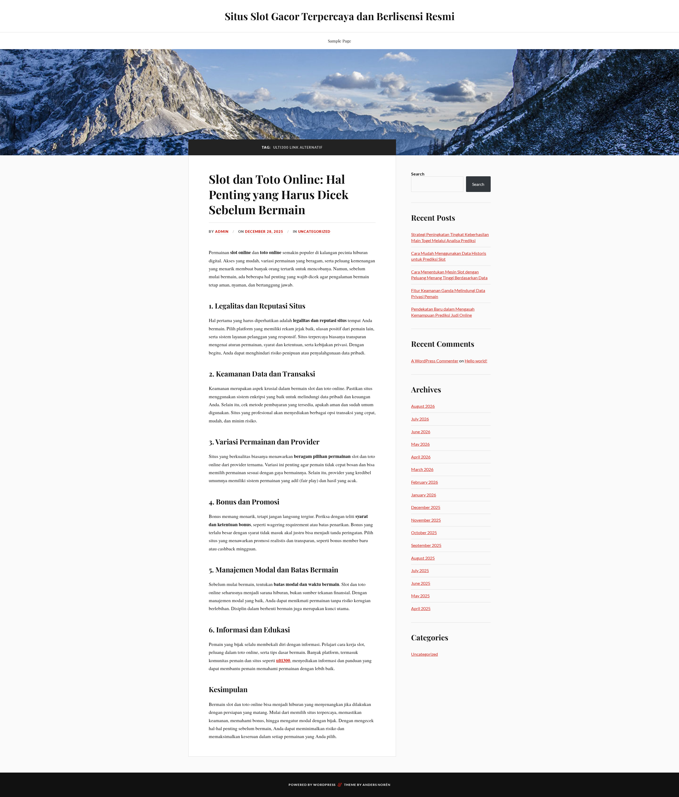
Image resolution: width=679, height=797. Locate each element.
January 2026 (423, 494)
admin (222, 231)
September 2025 (426, 545)
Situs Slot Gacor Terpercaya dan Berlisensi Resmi (340, 16)
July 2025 (420, 570)
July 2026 (420, 418)
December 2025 (425, 507)
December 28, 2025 (264, 231)
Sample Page (339, 41)
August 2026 (423, 406)
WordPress (324, 785)
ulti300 (283, 660)
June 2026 (420, 431)
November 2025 (426, 519)
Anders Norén (376, 785)
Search (417, 173)
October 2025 (424, 532)
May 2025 (420, 595)
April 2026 (420, 456)
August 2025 (423, 557)
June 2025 (420, 583)
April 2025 (420, 608)
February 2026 (424, 482)
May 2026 (420, 444)
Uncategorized (314, 231)
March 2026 (422, 469)
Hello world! (476, 360)
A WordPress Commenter (434, 360)
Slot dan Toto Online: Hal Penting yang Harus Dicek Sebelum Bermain (279, 194)
